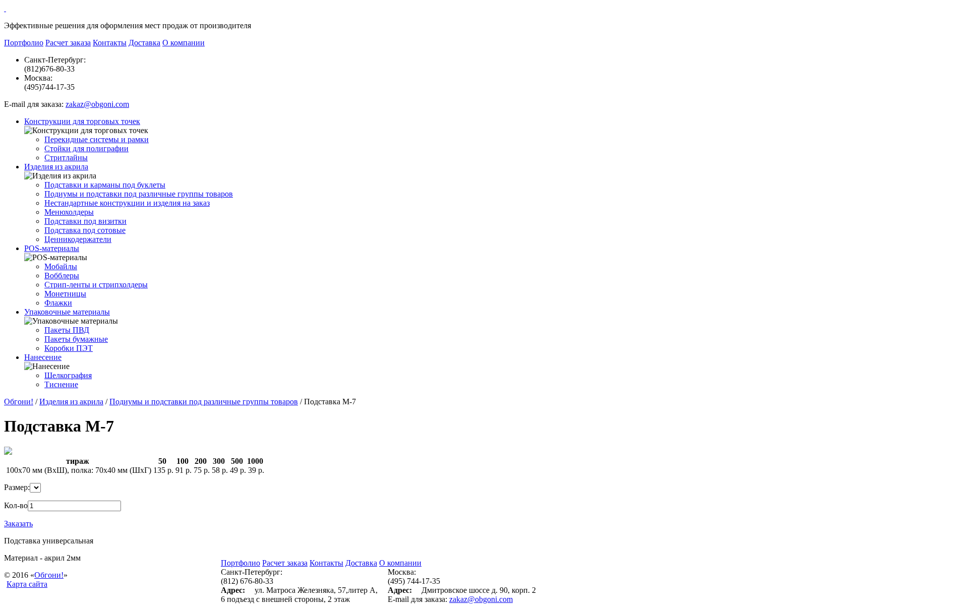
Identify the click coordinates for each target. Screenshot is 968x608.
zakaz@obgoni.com (97, 104)
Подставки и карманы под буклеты (104, 184)
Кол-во (16, 505)
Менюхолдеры (69, 212)
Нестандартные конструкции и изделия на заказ (127, 203)
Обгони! (18, 401)
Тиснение (61, 384)
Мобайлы (60, 266)
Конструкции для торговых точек (82, 121)
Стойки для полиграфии (86, 148)
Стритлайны (66, 157)
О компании (183, 42)
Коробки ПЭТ (68, 348)
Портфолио (23, 42)
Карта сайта (27, 584)
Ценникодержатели (77, 239)
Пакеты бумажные (76, 339)
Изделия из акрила (56, 166)
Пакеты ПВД (66, 330)
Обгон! (49, 575)
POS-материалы (51, 248)
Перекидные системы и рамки (96, 139)
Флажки (58, 302)
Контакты (110, 42)
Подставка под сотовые (85, 230)
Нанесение (43, 357)
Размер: (17, 487)
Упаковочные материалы (67, 312)
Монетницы (65, 293)
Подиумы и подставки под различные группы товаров (138, 194)
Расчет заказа (68, 42)
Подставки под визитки (85, 221)
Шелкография (68, 375)
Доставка (144, 42)
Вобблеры (61, 275)
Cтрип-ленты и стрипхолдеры (96, 284)
